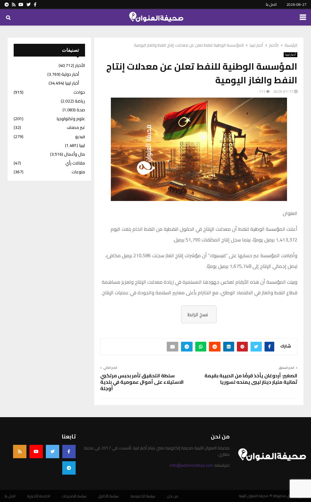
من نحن (172, 496)
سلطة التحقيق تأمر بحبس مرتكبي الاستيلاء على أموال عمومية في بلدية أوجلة (142, 382)
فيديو (80, 136)
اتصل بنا (271, 4)
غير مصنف (76, 127)
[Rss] (19, 451)
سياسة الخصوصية (143, 496)
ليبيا (82, 145)
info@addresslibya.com (191, 465)
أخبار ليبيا (290, 54)
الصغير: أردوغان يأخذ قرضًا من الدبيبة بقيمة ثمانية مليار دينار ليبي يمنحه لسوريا (250, 378)
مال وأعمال (74, 154)
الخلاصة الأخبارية (38, 496)
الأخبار (80, 65)
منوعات (78, 172)
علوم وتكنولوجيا (70, 119)
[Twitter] (52, 451)
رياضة (80, 101)
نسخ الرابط (197, 314)
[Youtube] (36, 451)
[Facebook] (69, 451)
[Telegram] (69, 468)
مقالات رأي (75, 163)
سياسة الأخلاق (108, 496)
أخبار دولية (70, 74)
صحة (81, 110)
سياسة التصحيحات (74, 496)
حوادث (79, 92)
